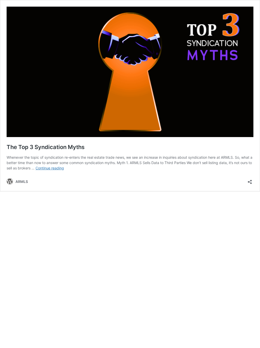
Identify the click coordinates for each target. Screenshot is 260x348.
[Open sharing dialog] (249, 180)
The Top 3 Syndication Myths (46, 147)
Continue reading (50, 168)
